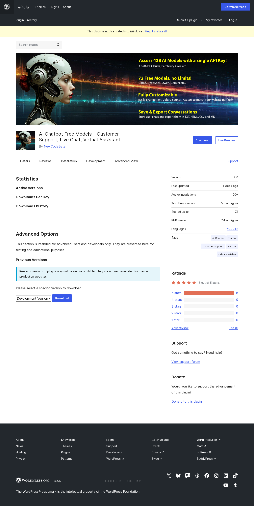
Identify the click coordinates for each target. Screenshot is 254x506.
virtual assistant (227, 254)
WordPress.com (209, 439)
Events (156, 446)
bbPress (204, 452)
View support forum (185, 362)
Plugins (65, 452)
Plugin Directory (26, 20)
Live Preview (227, 140)
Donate (158, 452)
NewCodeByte (54, 146)
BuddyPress (206, 458)
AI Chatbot (218, 238)
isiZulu (57, 480)
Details (25, 161)
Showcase (68, 439)
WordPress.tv (116, 458)
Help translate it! (156, 31)
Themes (66, 446)
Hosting (21, 452)
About (20, 439)
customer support (213, 246)
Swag (157, 458)
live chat (232, 246)
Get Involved (160, 439)
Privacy (21, 458)
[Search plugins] (58, 45)
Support (232, 161)
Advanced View (126, 161)
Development (96, 161)
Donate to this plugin (186, 401)
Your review (180, 328)
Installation (69, 161)
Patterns (66, 458)
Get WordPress (235, 7)
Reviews (45, 161)
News (19, 446)
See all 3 (232, 229)
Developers (114, 452)
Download (202, 140)
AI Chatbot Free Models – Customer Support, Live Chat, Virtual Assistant (79, 137)
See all (233, 328)
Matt (201, 446)
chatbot (232, 238)
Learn (110, 439)
